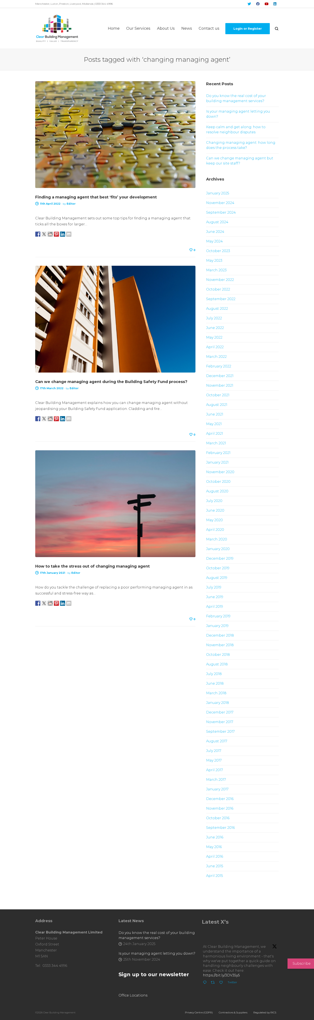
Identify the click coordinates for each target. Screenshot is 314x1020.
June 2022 (215, 328)
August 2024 (217, 222)
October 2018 (218, 655)
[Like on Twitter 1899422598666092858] (222, 983)
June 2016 (214, 837)
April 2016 (214, 856)
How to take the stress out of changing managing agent (92, 566)
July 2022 (214, 318)
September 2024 (221, 212)
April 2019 (214, 607)
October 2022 (218, 289)
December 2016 (219, 799)
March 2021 (216, 443)
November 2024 (220, 203)
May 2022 (214, 337)
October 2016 (217, 818)
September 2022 (220, 299)
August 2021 (216, 405)
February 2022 (218, 366)
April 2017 (214, 770)
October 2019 (217, 568)
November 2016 (219, 808)
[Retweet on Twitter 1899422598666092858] (214, 983)
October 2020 (218, 482)
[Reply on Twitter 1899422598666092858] (206, 983)
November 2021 (219, 385)
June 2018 (215, 683)
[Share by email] (68, 234)
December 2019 (219, 558)
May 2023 (214, 260)
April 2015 (214, 876)
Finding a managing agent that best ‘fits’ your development (96, 197)
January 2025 (217, 193)
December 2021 (219, 376)
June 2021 (214, 414)
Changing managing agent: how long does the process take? (240, 145)
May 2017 (214, 760)
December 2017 (219, 712)
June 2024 (215, 232)
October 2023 (218, 251)
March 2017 (216, 780)
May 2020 (214, 520)
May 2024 (214, 241)
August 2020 (217, 491)
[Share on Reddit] (50, 234)
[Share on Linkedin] (62, 234)
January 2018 (217, 703)
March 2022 (216, 357)
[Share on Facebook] (37, 234)
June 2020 (215, 510)
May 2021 (214, 424)
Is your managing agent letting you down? (238, 114)
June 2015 (214, 866)
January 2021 (217, 462)
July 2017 (213, 751)
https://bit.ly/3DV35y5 (221, 975)
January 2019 (217, 626)
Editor (71, 203)
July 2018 (214, 674)
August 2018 (217, 664)
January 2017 (217, 789)
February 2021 (218, 453)
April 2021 (214, 433)
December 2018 (220, 635)
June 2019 (214, 597)
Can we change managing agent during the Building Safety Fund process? (111, 381)
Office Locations (133, 995)
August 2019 (216, 578)
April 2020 (215, 530)
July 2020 (214, 501)
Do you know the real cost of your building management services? (236, 98)
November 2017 (219, 722)
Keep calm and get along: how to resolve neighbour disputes (236, 129)
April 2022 (215, 347)
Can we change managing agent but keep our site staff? (239, 160)
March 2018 (216, 693)
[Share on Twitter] (44, 234)
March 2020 (216, 539)
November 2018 (220, 645)
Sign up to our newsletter (154, 974)
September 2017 (220, 731)
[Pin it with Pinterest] (56, 234)
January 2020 (218, 549)
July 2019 (213, 587)
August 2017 (216, 741)
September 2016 (220, 828)
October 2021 (217, 395)
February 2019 (218, 616)
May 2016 (214, 847)
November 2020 (220, 472)
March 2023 (216, 270)
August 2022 (217, 309)
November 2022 (220, 280)
